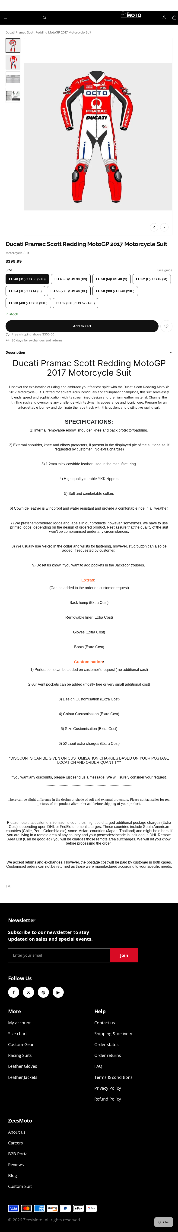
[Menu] (5, 17)
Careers (15, 1143)
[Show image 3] (13, 78)
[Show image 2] (13, 62)
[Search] (44, 17)
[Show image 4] (13, 95)
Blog (12, 1175)
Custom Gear (21, 1044)
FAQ (98, 1066)
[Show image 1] (13, 45)
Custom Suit (20, 1186)
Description (15, 352)
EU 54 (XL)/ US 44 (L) (25, 291)
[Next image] (164, 227)
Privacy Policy (107, 1088)
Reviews (16, 1164)
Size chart (17, 1033)
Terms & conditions (113, 1077)
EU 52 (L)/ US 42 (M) (151, 279)
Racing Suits (20, 1055)
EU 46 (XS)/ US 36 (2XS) (27, 279)
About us (16, 1132)
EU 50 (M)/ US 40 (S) (111, 279)
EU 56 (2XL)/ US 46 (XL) (69, 291)
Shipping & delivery (113, 1033)
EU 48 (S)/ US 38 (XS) (70, 279)
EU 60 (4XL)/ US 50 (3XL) (28, 303)
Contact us (104, 1022)
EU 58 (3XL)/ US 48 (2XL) (115, 291)
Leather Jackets (22, 1077)
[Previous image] (154, 227)
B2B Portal (18, 1153)
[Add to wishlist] (166, 326)
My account (19, 1022)
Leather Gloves (22, 1066)
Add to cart (82, 326)
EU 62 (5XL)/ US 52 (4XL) (75, 303)
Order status (106, 1044)
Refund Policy (107, 1099)
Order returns (107, 1055)
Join (124, 955)
